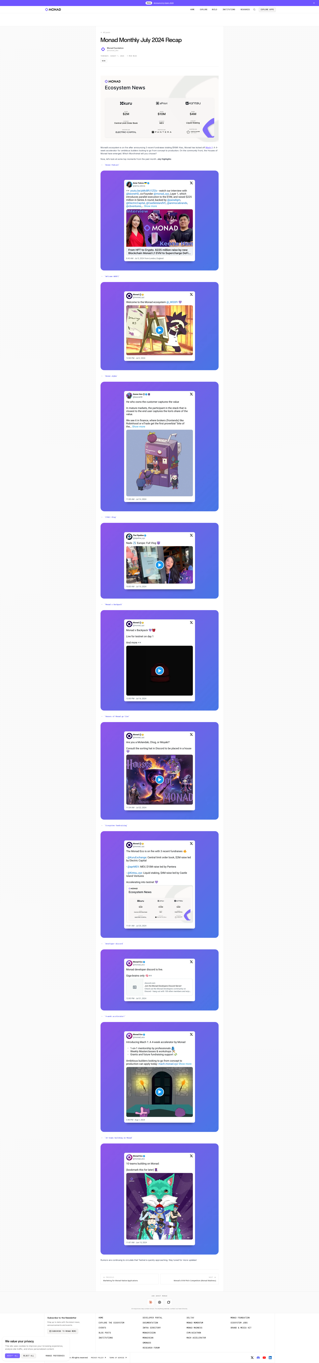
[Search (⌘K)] (254, 9)
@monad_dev (112, 50)
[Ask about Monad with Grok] (168, 1302)
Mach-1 (209, 147)
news (104, 61)
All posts (106, 32)
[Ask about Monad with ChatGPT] (159, 1302)
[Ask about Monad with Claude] (150, 1302)
